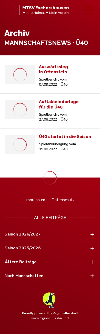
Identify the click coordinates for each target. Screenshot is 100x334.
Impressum (35, 200)
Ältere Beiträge (21, 262)
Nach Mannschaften (24, 276)
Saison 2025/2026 (23, 248)
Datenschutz (63, 200)
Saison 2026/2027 (23, 234)
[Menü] (89, 10)
